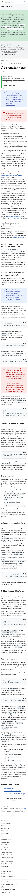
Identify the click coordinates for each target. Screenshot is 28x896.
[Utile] (18, 64)
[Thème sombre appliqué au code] (24, 322)
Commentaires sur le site (8, 889)
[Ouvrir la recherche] (15, 2)
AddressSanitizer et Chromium (12, 791)
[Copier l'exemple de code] (26, 322)
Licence (15, 884)
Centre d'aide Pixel (5, 866)
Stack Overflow (5, 873)
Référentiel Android (6, 823)
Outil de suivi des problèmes (8, 876)
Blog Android (4, 847)
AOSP (2, 60)
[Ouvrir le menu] (2, 2)
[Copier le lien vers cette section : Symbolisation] (15, 476)
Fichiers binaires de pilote (7, 835)
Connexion (23, 2)
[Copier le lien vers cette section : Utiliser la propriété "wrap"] (2, 594)
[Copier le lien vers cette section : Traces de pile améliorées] (2, 426)
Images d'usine (5, 833)
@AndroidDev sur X (6, 845)
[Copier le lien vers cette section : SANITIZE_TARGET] (19, 659)
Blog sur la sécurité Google (7, 850)
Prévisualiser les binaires (7, 830)
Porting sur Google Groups (7, 857)
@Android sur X (5, 842)
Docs (7, 60)
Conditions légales (7, 884)
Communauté (16, 882)
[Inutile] (21, 64)
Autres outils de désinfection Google (14, 794)
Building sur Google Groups (8, 854)
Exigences (3, 826)
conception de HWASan (13, 216)
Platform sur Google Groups (8, 852)
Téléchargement (5, 828)
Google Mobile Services (7, 871)
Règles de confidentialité (8, 887)
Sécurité (12, 60)
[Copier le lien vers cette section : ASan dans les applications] (2, 526)
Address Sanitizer (19, 237)
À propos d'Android (6, 882)
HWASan (8, 119)
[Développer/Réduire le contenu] (11, 76)
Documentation (6, 6)
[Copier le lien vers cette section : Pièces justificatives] (20, 785)
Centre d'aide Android (6, 864)
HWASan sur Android (15, 218)
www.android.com (5, 869)
